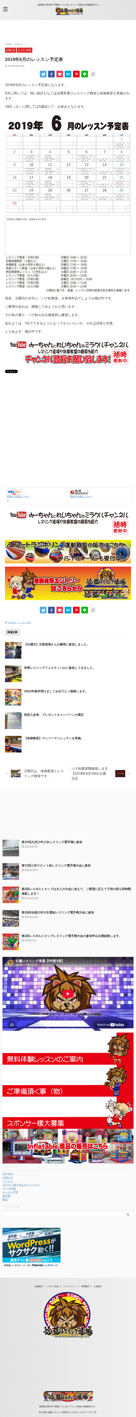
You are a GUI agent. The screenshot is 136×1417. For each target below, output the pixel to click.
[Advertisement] (65, 30)
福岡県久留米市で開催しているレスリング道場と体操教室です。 (68, 1406)
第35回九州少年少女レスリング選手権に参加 (52, 842)
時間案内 (85, 1286)
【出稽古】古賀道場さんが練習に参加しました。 (57, 644)
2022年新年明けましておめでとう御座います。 (56, 691)
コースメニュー (70, 1286)
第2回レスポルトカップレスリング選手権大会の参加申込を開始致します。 (72, 936)
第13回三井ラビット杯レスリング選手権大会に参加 (56, 865)
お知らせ (12, 622)
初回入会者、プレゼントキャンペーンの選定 (54, 714)
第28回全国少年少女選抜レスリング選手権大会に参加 (58, 912)
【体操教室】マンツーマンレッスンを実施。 (54, 738)
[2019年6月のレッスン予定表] (68, 74)
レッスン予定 (24, 622)
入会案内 (98, 1286)
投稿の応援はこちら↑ (81, 496)
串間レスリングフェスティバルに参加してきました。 (60, 667)
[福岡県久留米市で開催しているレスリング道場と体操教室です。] (69, 12)
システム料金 (53, 1286)
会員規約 (38, 1286)
